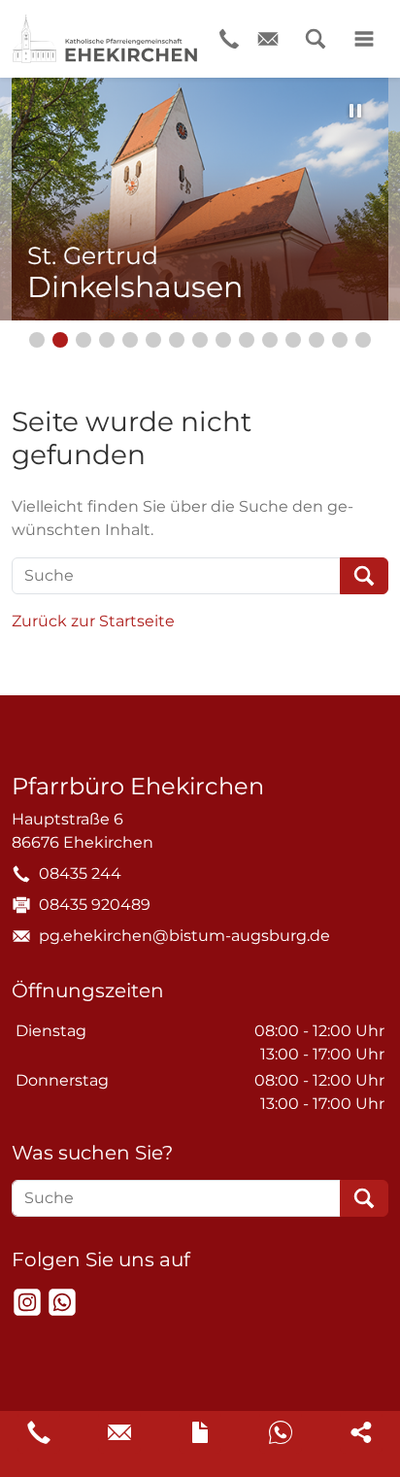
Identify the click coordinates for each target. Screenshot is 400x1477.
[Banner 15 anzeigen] (363, 340)
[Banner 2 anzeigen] (60, 340)
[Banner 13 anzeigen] (316, 340)
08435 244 (80, 873)
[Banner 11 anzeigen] (270, 340)
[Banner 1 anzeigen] (37, 340)
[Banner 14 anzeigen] (340, 340)
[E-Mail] (267, 39)
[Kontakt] (200, 1432)
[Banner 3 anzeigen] (83, 340)
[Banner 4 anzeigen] (107, 340)
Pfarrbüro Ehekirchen (138, 786)
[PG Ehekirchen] (105, 39)
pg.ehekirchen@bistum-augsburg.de (184, 935)
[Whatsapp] (280, 1432)
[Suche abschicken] (364, 575)
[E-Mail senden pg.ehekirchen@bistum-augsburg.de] (119, 1432)
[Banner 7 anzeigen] (176, 340)
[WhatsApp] (62, 1302)
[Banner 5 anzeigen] (130, 340)
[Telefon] (229, 39)
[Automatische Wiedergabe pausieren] (355, 110)
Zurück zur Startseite (93, 621)
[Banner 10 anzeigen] (246, 340)
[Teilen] (361, 1432)
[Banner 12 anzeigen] (293, 340)
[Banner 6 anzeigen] (153, 340)
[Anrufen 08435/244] (38, 1432)
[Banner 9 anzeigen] (223, 340)
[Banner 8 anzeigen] (200, 340)
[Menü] (364, 39)
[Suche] (315, 39)
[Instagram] (27, 1302)
